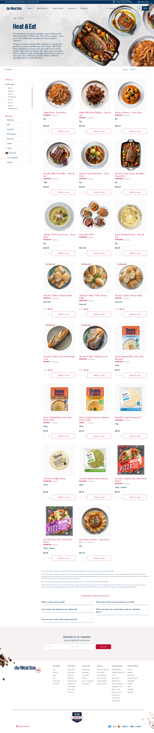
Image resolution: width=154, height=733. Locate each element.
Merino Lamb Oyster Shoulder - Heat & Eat (130, 174)
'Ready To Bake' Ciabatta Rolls (57, 295)
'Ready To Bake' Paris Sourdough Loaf (58, 357)
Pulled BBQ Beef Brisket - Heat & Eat (95, 113)
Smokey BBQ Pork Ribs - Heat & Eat (58, 174)
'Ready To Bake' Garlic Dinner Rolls (93, 296)
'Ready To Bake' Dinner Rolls (128, 295)
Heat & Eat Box (86, 234)
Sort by (125, 69)
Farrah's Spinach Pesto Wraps (93, 478)
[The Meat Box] (32, 669)
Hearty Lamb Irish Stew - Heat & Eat (94, 174)
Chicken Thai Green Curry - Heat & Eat (59, 235)
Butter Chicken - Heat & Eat (128, 112)
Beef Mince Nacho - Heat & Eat (94, 539)
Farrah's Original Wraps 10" (128, 417)
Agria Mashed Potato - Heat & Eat (129, 235)
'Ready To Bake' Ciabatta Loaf (93, 356)
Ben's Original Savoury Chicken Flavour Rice (94, 418)
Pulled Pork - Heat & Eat (55, 112)
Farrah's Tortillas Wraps (54, 478)
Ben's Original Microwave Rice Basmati (129, 357)
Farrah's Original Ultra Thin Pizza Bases (131, 479)
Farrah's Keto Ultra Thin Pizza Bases (57, 540)
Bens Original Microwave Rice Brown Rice (57, 418)
